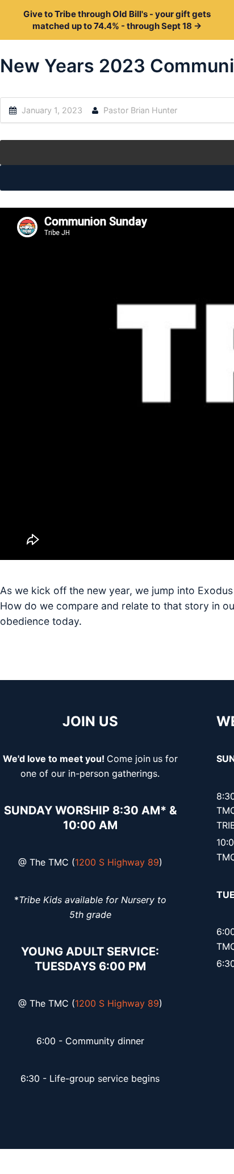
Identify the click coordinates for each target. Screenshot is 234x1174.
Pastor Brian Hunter (140, 110)
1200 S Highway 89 (117, 862)
